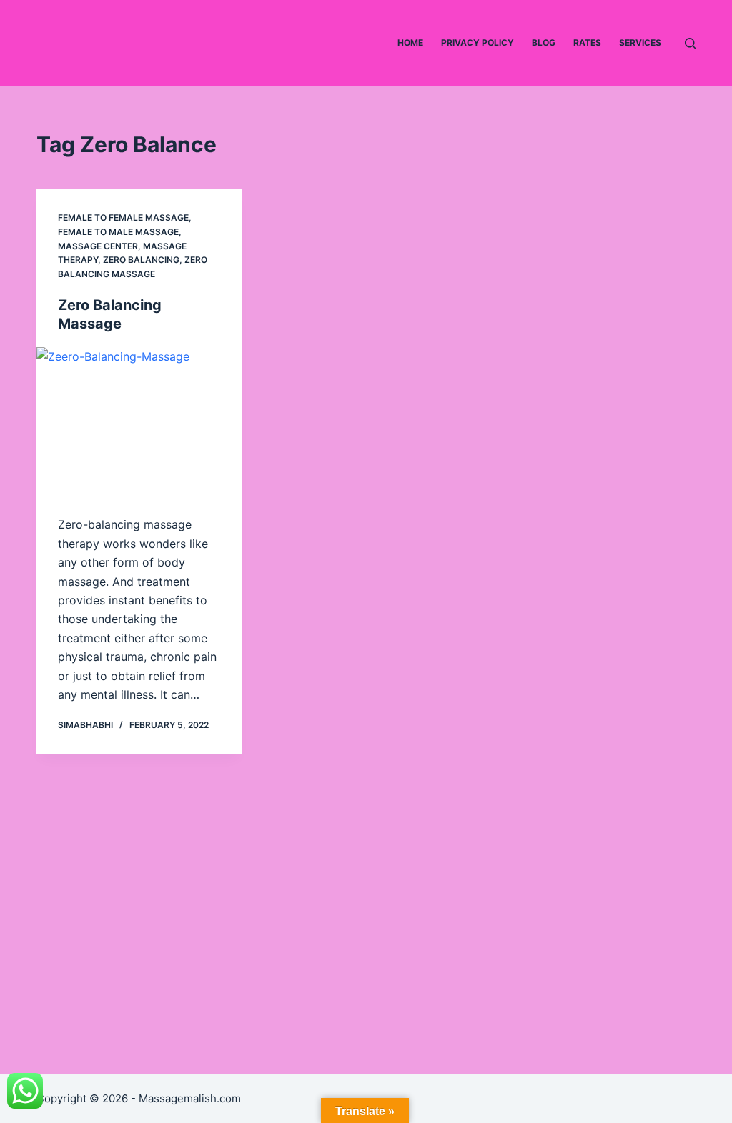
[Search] (690, 43)
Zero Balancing (141, 259)
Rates (587, 42)
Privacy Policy (477, 42)
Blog (543, 42)
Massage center (98, 246)
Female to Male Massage (118, 231)
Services (640, 42)
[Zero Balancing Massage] (139, 424)
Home (410, 42)
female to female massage (123, 217)
